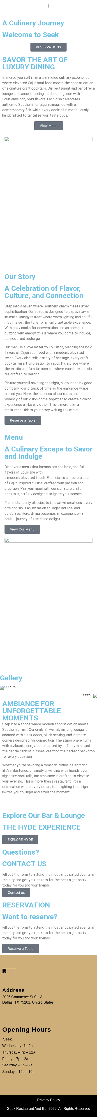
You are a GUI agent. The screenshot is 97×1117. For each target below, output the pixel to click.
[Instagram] (89, 8)
